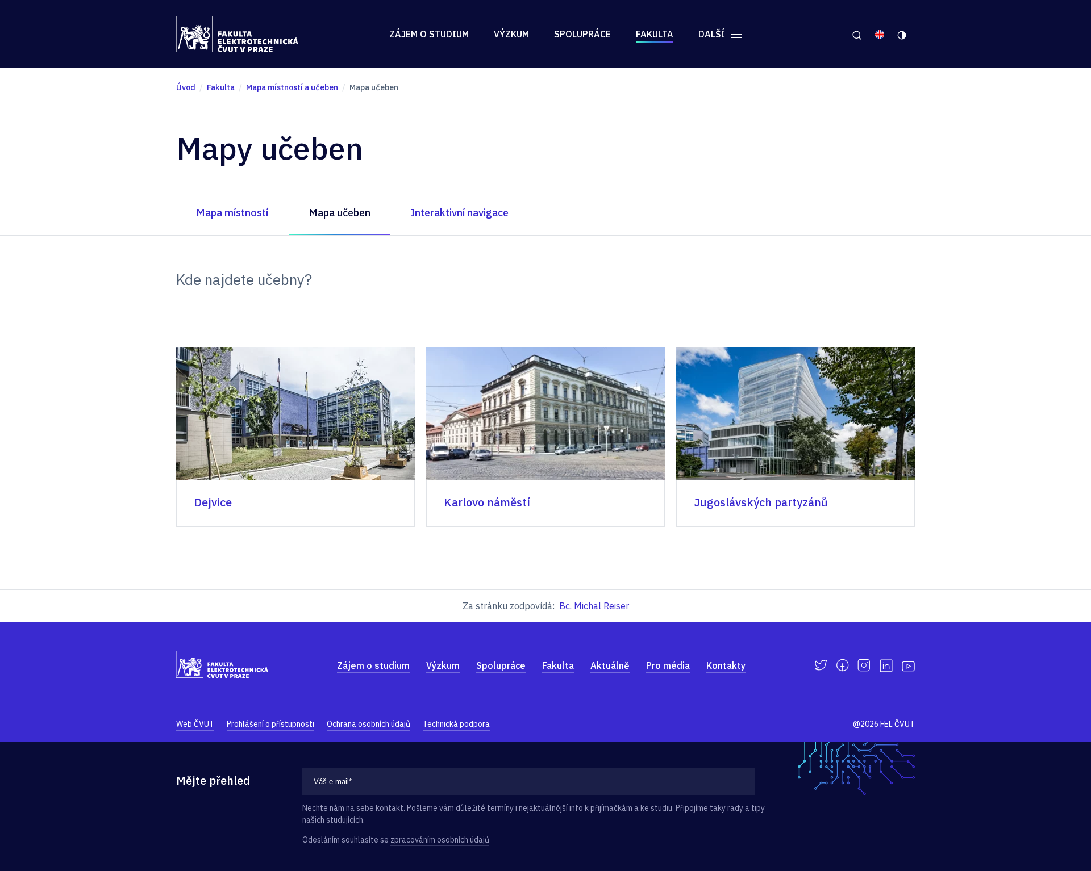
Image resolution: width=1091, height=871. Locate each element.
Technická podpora (456, 724)
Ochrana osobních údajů (368, 724)
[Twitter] (820, 665)
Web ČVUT (195, 724)
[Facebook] (842, 665)
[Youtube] (908, 665)
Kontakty (726, 665)
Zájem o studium (429, 34)
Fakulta (654, 34)
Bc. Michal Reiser (594, 606)
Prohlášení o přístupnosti (270, 724)
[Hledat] (857, 34)
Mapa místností (232, 212)
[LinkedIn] (886, 666)
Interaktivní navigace (460, 212)
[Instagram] (864, 665)
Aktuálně (610, 665)
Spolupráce (582, 34)
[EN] (879, 34)
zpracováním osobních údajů (439, 840)
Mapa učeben (339, 212)
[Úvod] (237, 34)
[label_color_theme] (903, 34)
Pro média (668, 665)
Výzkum (511, 34)
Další (712, 34)
